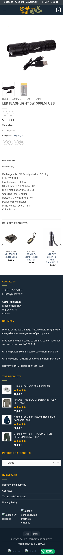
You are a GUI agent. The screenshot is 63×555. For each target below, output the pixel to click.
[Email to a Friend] (16, 142)
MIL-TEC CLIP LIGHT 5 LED (11, 255)
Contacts (7, 490)
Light (29, 99)
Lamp (38, 99)
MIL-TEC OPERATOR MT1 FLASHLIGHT (52, 258)
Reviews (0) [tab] (8, 167)
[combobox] (31, 463)
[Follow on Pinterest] (54, 2)
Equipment (17, 99)
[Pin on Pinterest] (21, 142)
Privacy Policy (9, 502)
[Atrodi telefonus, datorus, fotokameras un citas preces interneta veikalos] (32, 551)
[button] (4, 10)
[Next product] (5, 113)
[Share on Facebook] (10, 142)
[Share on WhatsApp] (5, 142)
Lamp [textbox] (29, 462)
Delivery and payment (14, 484)
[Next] (55, 50)
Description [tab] (8, 160)
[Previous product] (11, 113)
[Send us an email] (48, 2)
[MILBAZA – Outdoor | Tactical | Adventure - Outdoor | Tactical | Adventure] (31, 10)
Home (5, 99)
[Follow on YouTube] (57, 2)
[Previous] (7, 50)
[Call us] (51, 2)
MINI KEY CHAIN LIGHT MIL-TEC (31, 257)
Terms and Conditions (14, 496)
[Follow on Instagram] (45, 2)
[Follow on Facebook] (43, 2)
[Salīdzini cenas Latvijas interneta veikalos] (30, 516)
